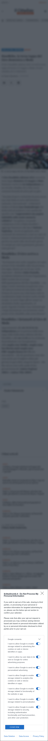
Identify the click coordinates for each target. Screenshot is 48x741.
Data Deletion (9, 736)
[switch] (38, 643)
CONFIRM (14, 727)
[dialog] (24, 665)
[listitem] (24, 639)
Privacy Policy (38, 736)
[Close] (43, 594)
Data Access (24, 736)
